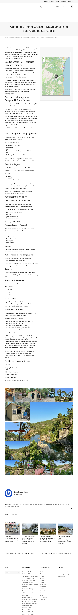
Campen (65, 7)
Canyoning (11, 493)
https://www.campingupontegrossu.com (16, 369)
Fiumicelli (18, 493)
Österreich (43, 577)
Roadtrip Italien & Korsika (29, 588)
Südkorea (43, 575)
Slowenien (43, 579)
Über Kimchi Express (49, 1)
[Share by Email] (16, 503)
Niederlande (43, 573)
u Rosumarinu (60, 493)
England (42, 571)
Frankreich (43, 563)
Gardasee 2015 (27, 596)
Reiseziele (48, 7)
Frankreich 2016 (27, 594)
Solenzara (42, 493)
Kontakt (57, 1)
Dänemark (43, 588)
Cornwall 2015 (26, 598)
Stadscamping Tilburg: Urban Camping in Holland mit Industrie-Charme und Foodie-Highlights (29, 528)
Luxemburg (43, 586)
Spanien (42, 584)
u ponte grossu (50, 493)
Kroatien (42, 582)
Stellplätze (57, 7)
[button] (10, 384)
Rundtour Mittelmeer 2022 (30, 592)
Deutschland (43, 560)
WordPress (31, 610)
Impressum (63, 1)
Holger (26, 481)
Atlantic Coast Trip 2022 (29, 590)
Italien (42, 567)
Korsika (36, 493)
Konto (69, 1)
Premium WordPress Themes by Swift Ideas (45, 610)
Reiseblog (39, 7)
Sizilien (42, 569)
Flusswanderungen (27, 493)
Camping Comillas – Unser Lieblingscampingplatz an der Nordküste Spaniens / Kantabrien (65, 528)
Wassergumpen (15, 495)
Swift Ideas (19, 610)
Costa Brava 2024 (27, 586)
